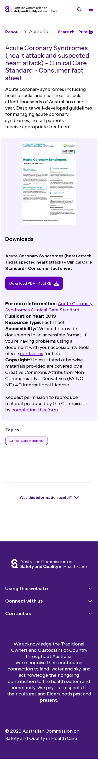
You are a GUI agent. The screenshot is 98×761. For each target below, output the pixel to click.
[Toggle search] (79, 9)
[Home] (49, 564)
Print (83, 31)
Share (63, 31)
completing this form (34, 410)
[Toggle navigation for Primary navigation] (90, 9)
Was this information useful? (46, 497)
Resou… (13, 31)
